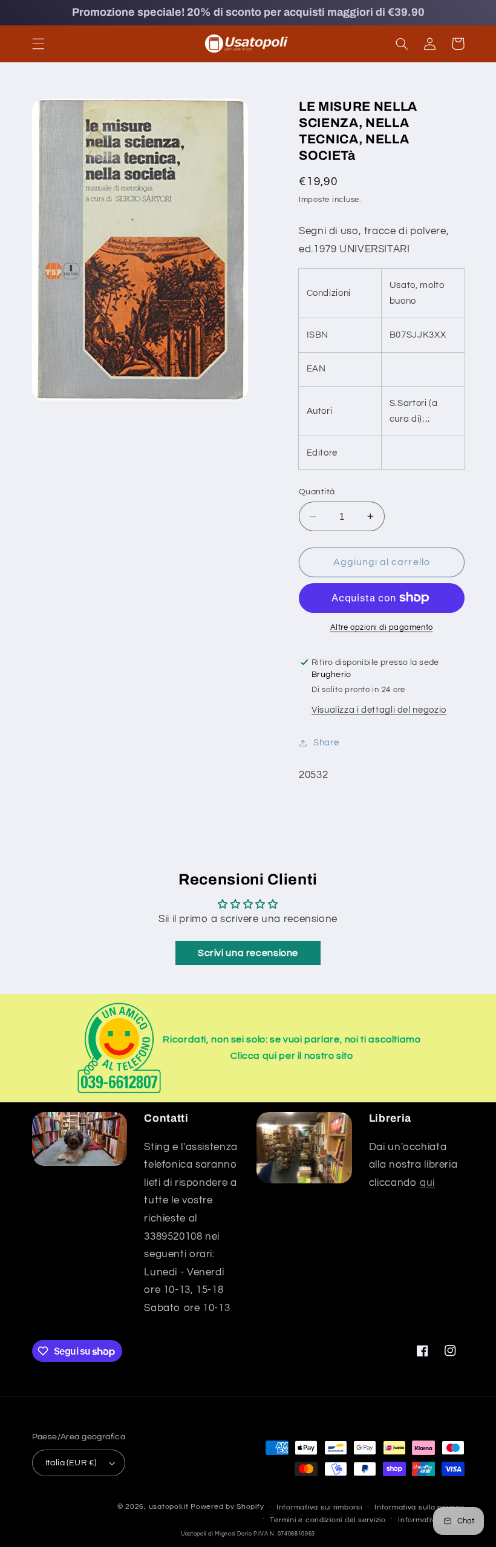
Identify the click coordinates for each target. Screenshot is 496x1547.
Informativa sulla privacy (419, 1507)
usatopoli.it (169, 1506)
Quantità (316, 492)
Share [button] (326, 742)
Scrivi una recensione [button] (248, 953)
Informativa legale (431, 1520)
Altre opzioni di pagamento (381, 628)
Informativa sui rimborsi (319, 1507)
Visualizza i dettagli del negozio (379, 710)
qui (427, 1182)
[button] (38, 43)
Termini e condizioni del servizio (327, 1520)
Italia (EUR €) (71, 1463)
